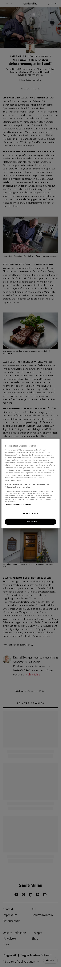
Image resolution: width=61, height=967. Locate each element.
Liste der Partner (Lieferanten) (18, 504)
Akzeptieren (30, 521)
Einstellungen (30, 514)
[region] (30, 484)
